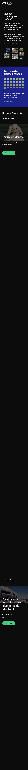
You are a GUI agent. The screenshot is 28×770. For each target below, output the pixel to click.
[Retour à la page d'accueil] (7, 3)
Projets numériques (7, 580)
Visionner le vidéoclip (11, 44)
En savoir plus (8, 101)
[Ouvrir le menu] (25, 3)
